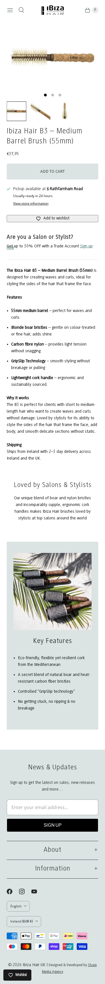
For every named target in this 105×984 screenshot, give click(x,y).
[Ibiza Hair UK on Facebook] (13, 891)
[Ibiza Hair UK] (52, 10)
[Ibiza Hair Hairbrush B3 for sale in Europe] (52, 57)
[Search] (21, 10)
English (16, 906)
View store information (30, 203)
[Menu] (10, 10)
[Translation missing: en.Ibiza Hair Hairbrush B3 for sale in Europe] (16, 111)
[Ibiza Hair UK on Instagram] (25, 891)
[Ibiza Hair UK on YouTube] (37, 891)
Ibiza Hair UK (34, 965)
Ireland (21, 921)
